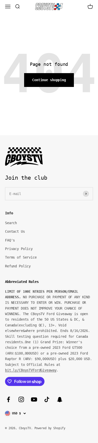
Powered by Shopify (49, 428)
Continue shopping (49, 80)
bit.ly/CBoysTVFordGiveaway (30, 370)
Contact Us (15, 231)
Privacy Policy (19, 249)
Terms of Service (21, 257)
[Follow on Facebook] (8, 399)
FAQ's (10, 240)
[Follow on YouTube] (34, 399)
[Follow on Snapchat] (59, 399)
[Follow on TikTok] (46, 399)
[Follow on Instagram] (21, 399)
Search (11, 223)
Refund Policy (18, 266)
